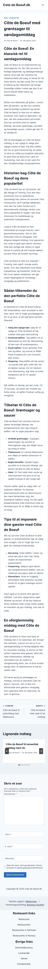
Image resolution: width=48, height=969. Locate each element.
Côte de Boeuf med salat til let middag (37, 711)
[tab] (19, 765)
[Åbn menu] (42, 5)
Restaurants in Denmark (24, 930)
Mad (6, 18)
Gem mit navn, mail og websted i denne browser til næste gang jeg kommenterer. (25, 866)
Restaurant (24, 919)
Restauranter (24, 924)
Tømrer (24, 958)
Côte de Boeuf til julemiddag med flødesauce (11, 711)
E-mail (9, 846)
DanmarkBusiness (24, 947)
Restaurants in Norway (24, 935)
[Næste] (41, 751)
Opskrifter (14, 18)
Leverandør (24, 953)
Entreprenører (24, 964)
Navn (8, 834)
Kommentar (10, 794)
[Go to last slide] (7, 751)
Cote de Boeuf (11, 41)
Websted (9, 858)
